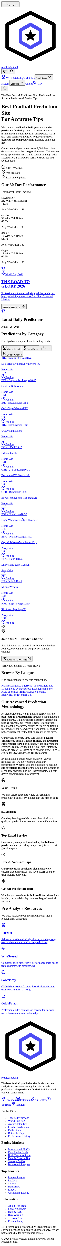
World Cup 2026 (17, 1120)
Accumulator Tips (17, 1124)
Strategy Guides (16, 1161)
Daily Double (15, 1130)
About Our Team (17, 1205)
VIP (39, 83)
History (5, 83)
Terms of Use (15, 1218)
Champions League (13, 688)
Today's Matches (26, 78)
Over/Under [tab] (32, 349)
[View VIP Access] (4, 71)
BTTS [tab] (47, 349)
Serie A (31, 685)
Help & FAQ (15, 1211)
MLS (6, 691)
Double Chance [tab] (14, 354)
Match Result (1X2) (18, 1149)
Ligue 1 (12, 1189)
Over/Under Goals (18, 1152)
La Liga (22, 685)
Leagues (15, 84)
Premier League (9, 685)
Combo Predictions (18, 1127)
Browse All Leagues (19, 1164)
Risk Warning (15, 1215)
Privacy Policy (16, 1221)
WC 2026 (11, 78)
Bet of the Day (16, 1133)
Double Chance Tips (19, 1158)
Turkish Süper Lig (22, 694)
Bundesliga (41, 685)
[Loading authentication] (4, 88)
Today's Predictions (18, 1117)
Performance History (19, 1136)
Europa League (32, 688)
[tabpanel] (30, 490)
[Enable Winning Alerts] (11, 71)
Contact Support (17, 1208)
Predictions (42, 78)
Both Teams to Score (19, 1155)
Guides (29, 83)
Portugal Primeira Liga (21, 691)
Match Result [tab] (13, 349)
